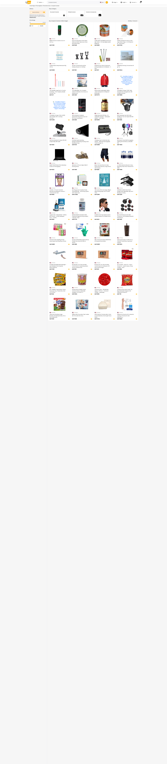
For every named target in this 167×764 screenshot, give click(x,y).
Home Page (32, 5)
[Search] (107, 2)
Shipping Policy (33, 17)
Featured (135, 21)
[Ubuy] (28, 2)
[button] (115, 2)
